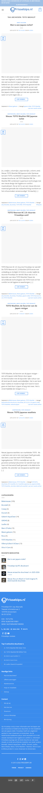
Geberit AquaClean (9, 517)
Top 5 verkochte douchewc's (13, 644)
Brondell (5, 505)
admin (31, 30)
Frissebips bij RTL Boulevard (18, 566)
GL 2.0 (30, 402)
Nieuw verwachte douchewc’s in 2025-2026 (24, 572)
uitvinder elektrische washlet (19, 486)
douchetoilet (5, 205)
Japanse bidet (36, 484)
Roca (3, 536)
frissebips (19, 296)
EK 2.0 (26, 402)
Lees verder (21, 99)
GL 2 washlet (20, 484)
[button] (3, 9)
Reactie (39, 205)
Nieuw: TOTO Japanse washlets (21, 412)
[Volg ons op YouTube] (8, 633)
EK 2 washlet (12, 484)
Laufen (4, 524)
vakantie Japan (15, 404)
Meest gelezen (21, 22)
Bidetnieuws (12, 114)
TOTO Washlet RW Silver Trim (16, 648)
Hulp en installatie (10, 688)
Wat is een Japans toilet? (21, 25)
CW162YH (35, 482)
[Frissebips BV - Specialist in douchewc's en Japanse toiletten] (21, 9)
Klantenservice (9, 684)
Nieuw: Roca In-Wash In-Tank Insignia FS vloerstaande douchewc (22, 580)
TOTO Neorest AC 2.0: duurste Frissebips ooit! (21, 213)
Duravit (4, 513)
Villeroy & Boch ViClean (10, 543)
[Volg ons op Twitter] (23, 759)
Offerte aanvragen (10, 680)
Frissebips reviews (8, 636)
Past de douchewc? (10, 675)
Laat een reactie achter (35, 108)
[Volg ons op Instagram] (5, 633)
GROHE (4, 520)
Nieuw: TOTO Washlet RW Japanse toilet (21, 117)
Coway (4, 509)
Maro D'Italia (6, 528)
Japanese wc (28, 484)
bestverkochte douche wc (9, 402)
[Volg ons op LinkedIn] (25, 759)
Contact (5, 699)
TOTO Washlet (36, 106)
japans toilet (27, 106)
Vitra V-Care (6, 547)
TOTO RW (19, 205)
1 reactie (13, 574)
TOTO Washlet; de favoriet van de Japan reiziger (21, 307)
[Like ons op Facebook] (3, 633)
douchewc (13, 205)
